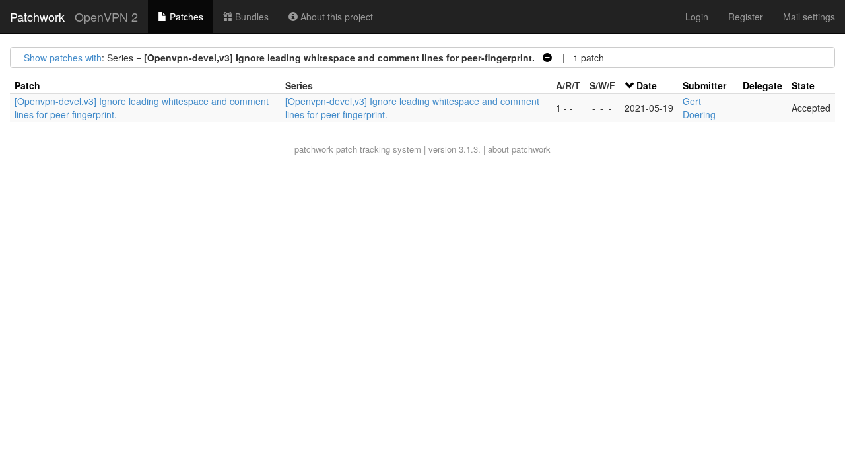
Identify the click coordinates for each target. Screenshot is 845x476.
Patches (185, 16)
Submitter (704, 85)
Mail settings (809, 16)
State (803, 85)
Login (696, 16)
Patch (27, 85)
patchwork (313, 149)
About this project (335, 16)
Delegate (762, 85)
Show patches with (63, 57)
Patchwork (37, 16)
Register (745, 16)
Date (646, 85)
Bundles (250, 16)
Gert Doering (699, 108)
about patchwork (519, 149)
